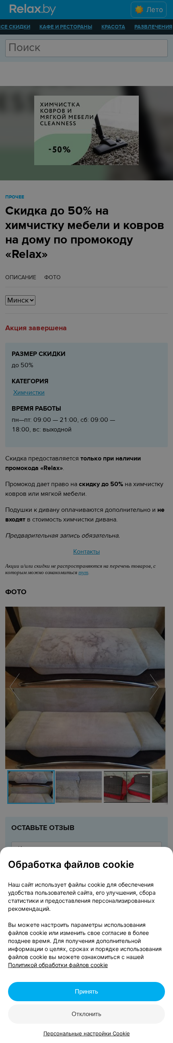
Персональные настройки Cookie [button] (86, 1033)
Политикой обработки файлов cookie (58, 964)
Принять (86, 991)
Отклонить (86, 1013)
